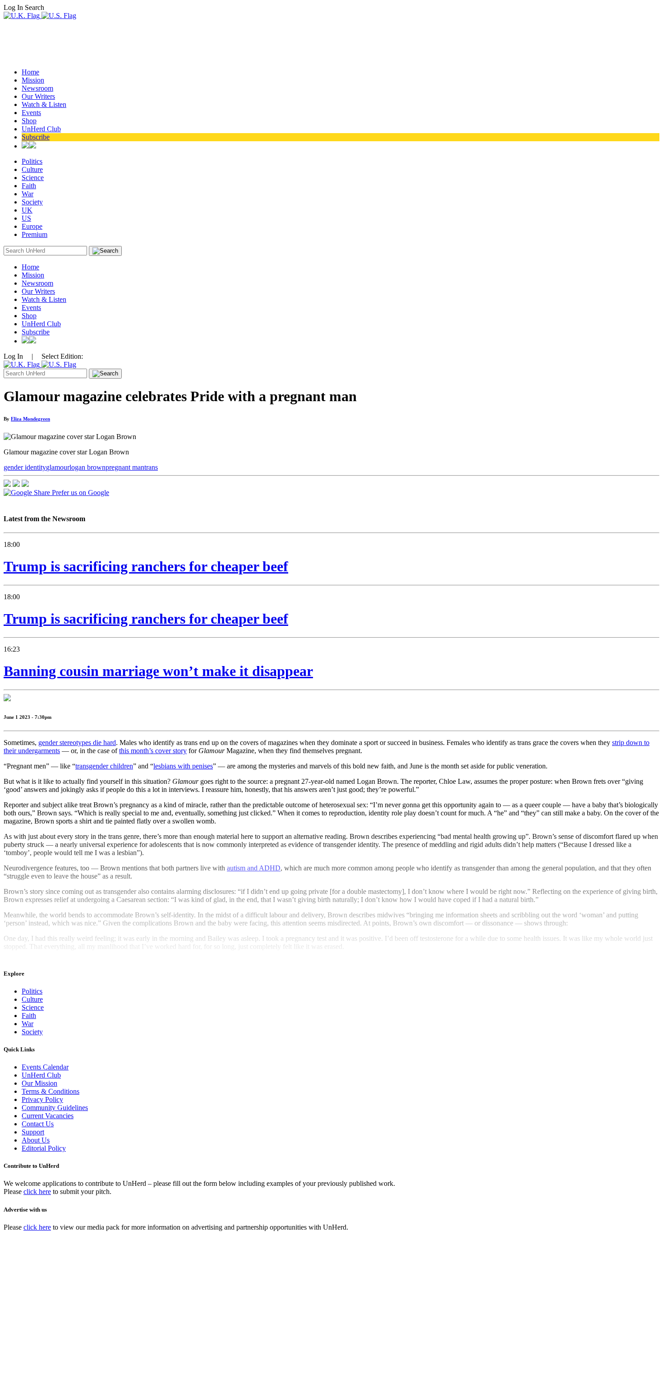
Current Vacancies (48, 1116)
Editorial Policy (44, 1148)
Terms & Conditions (50, 1091)
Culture (32, 169)
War (27, 194)
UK (27, 210)
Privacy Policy (42, 1099)
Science (33, 177)
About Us (36, 1140)
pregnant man (125, 467)
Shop (29, 121)
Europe (32, 226)
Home (30, 72)
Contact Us (38, 1124)
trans (151, 467)
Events (31, 112)
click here (37, 1191)
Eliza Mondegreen (30, 418)
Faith (29, 186)
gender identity (25, 467)
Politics (32, 161)
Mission (33, 80)
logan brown (87, 467)
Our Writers (38, 96)
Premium (34, 234)
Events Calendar (45, 1067)
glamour (57, 467)
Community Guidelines (55, 1107)
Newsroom (37, 88)
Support (33, 1132)
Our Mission (39, 1083)
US (26, 218)
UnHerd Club (41, 129)
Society (32, 202)
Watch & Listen (44, 104)
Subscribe (36, 137)
